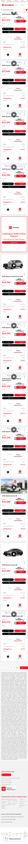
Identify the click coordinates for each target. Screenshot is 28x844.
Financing (16, 797)
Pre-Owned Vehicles (4, 802)
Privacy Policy (7, 834)
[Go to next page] (14, 667)
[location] (27, 1)
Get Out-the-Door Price (8, 29)
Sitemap (13, 833)
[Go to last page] (17, 667)
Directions (21, 803)
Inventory (4, 797)
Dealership (23, 797)
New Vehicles (4, 799)
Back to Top (24, 668)
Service (10, 797)
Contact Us (7, 775)
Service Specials (10, 803)
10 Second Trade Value (21, 29)
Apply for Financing (15, 800)
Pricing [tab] (18, 37)
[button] (24, 12)
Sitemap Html (17, 834)
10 (11, 668)
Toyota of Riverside (3, 834)
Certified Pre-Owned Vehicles (4, 806)
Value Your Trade (14, 242)
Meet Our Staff (22, 801)
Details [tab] (10, 37)
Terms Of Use (10, 834)
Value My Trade (15, 803)
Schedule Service (10, 800)
